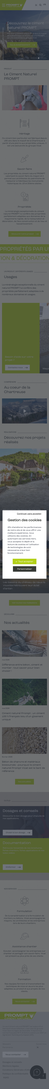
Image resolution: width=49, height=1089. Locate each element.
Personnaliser (24, 569)
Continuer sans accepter (29, 514)
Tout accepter (25, 562)
